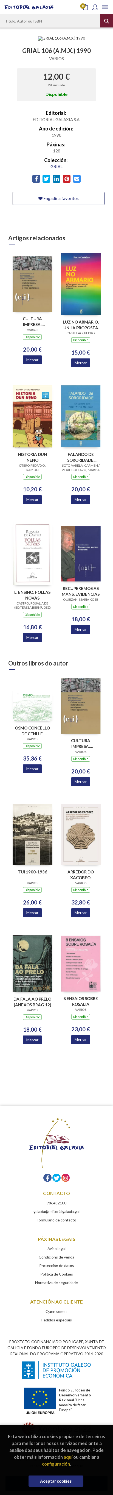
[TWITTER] (56, 1178)
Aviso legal (56, 1248)
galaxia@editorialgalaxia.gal (56, 1211)
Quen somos (56, 1311)
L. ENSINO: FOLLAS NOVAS (32, 595)
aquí (68, 1457)
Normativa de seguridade (56, 1282)
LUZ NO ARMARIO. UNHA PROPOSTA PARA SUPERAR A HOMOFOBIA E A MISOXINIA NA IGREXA (81, 324)
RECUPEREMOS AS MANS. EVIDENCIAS (81, 591)
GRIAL (56, 166)
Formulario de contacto (56, 1220)
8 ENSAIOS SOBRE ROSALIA (80, 1001)
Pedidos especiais (56, 1320)
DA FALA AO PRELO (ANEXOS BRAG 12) (32, 1001)
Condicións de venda (56, 1257)
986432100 (56, 1203)
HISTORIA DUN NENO (32, 457)
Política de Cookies (56, 1274)
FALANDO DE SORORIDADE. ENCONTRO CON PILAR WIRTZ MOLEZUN (80, 457)
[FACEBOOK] (47, 1178)
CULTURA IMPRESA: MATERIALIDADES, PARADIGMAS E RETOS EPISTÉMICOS (32, 321)
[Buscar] (106, 20)
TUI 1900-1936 (32, 871)
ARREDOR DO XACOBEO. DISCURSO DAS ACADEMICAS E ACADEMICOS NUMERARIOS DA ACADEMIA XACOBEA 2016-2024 (81, 874)
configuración (56, 1464)
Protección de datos (56, 1265)
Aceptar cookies (56, 1481)
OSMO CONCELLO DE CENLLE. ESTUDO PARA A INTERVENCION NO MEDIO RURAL (32, 730)
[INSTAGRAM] (65, 1178)
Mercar (32, 359)
